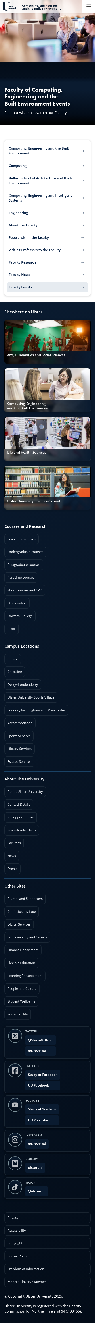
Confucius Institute (20, 910)
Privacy (13, 1217)
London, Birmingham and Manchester (36, 710)
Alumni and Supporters (23, 897)
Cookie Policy (18, 1256)
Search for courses (22, 539)
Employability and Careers (25, 936)
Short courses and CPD (23, 589)
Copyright (15, 1243)
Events (10, 867)
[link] (47, 342)
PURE (12, 628)
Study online (15, 601)
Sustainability (16, 1013)
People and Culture (20, 987)
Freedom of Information (26, 1269)
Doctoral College (18, 614)
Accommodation (18, 721)
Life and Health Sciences (26, 452)
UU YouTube (38, 1120)
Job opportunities (21, 817)
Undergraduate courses (23, 550)
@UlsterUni (35, 1049)
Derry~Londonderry (21, 683)
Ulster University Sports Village (31, 697)
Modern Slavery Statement (28, 1281)
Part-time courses (19, 576)
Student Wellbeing (19, 1000)
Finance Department (21, 948)
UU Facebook (38, 1085)
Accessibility (17, 1230)
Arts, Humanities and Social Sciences (36, 355)
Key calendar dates (22, 830)
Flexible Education (19, 961)
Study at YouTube (42, 1109)
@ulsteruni (35, 1189)
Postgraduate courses (22, 563)
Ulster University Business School (33, 501)
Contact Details (19, 804)
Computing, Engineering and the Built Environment (28, 406)
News (10, 854)
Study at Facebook (42, 1075)
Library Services (18, 747)
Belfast (11, 657)
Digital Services (17, 923)
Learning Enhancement (23, 974)
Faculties (14, 843)
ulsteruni (35, 1167)
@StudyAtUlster (40, 1040)
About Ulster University (25, 791)
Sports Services (17, 734)
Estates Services (17, 760)
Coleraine (13, 670)
